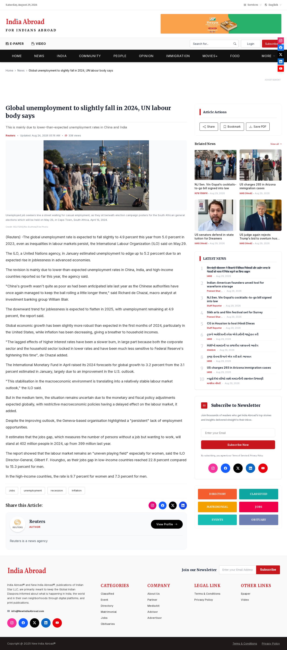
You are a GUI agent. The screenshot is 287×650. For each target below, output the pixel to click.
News (39, 56)
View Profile (164, 524)
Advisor (152, 612)
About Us (153, 593)
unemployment (33, 490)
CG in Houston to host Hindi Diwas (231, 323)
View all (274, 144)
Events (217, 519)
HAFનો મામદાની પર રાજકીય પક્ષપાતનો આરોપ (232, 345)
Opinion (146, 56)
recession (57, 490)
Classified (258, 494)
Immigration (178, 56)
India (62, 56)
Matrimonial (217, 507)
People (120, 56)
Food (235, 56)
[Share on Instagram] (152, 505)
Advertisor (154, 618)
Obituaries (108, 624)
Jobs (12, 490)
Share (211, 126)
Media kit (153, 606)
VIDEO (41, 44)
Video (245, 599)
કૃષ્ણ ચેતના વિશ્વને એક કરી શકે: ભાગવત (229, 356)
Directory (217, 494)
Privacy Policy (203, 599)
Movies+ (210, 56)
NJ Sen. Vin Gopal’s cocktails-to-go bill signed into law (239, 299)
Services (253, 4)
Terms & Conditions (207, 593)
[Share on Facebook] (163, 505)
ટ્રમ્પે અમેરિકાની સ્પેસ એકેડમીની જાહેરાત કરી (232, 334)
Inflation (77, 490)
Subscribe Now (238, 444)
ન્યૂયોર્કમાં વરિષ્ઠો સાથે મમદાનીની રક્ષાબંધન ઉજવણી (235, 378)
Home (17, 56)
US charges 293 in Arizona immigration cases (239, 367)
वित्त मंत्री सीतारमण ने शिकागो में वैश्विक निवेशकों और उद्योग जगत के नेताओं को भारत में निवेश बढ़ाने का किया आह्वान (238, 269)
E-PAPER (17, 44)
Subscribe (271, 43)
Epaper (245, 593)
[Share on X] (173, 505)
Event (104, 599)
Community (90, 56)
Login (250, 43)
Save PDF (260, 126)
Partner (152, 599)
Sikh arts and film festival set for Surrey (235, 312)
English (273, 4)
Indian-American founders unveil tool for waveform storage (235, 284)
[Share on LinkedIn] (183, 505)
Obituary (258, 519)
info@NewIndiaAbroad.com (27, 611)
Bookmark (234, 126)
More (267, 56)
